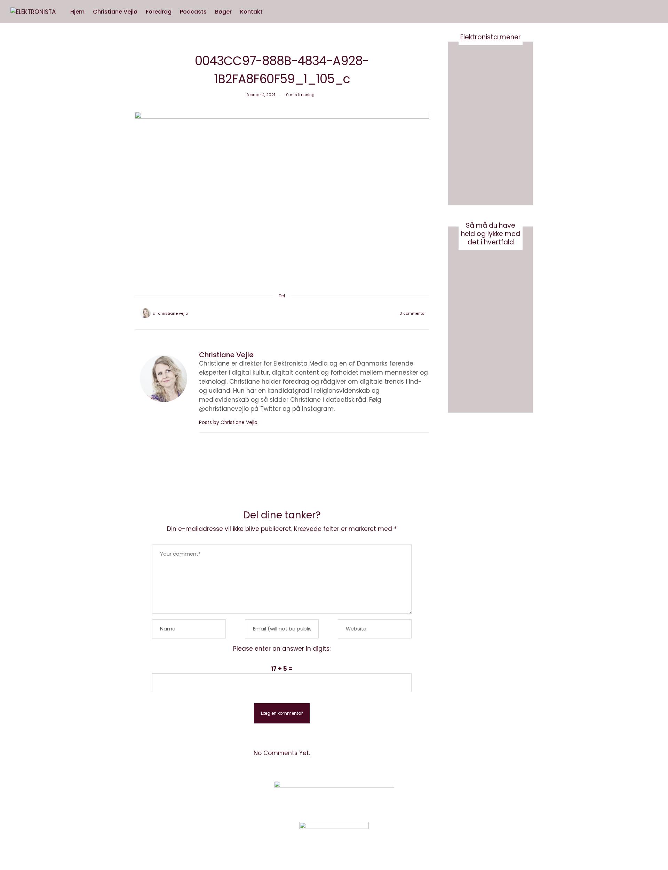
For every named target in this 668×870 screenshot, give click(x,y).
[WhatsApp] (291, 313)
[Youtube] (482, 796)
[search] (273, 11)
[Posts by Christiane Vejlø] (145, 313)
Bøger (223, 12)
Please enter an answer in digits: (282, 648)
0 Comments (411, 313)
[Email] (282, 313)
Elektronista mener (490, 37)
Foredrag (159, 12)
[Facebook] (264, 313)
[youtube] (8, 369)
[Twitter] (273, 313)
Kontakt (251, 12)
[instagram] (8, 355)
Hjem (77, 12)
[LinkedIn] (300, 313)
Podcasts (193, 12)
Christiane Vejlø (115, 12)
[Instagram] (464, 796)
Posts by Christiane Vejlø (229, 422)
